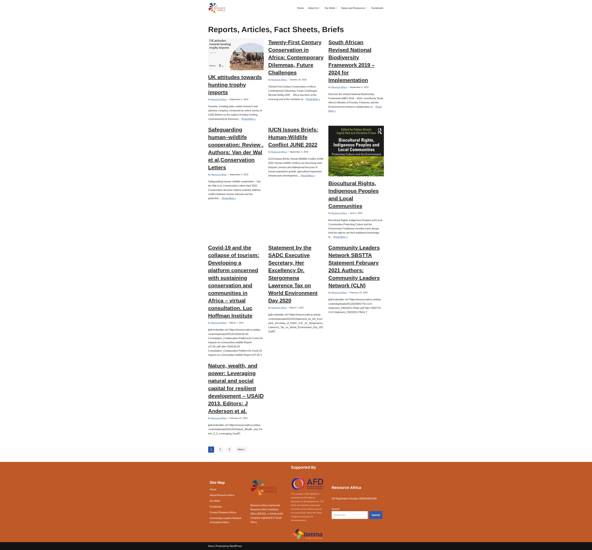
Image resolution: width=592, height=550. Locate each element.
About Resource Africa (222, 495)
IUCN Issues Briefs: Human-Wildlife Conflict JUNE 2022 (293, 137)
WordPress (236, 546)
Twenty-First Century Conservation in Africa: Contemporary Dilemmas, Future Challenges (295, 57)
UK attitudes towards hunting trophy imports (235, 84)
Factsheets (377, 8)
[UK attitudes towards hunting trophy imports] (236, 54)
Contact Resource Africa (223, 512)
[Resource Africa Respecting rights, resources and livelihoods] (217, 8)
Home (300, 8)
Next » (241, 449)
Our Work (215, 501)
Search (335, 509)
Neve (211, 546)
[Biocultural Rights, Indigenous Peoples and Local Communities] (356, 151)
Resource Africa (218, 99)
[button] (319, 8)
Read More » (249, 119)
